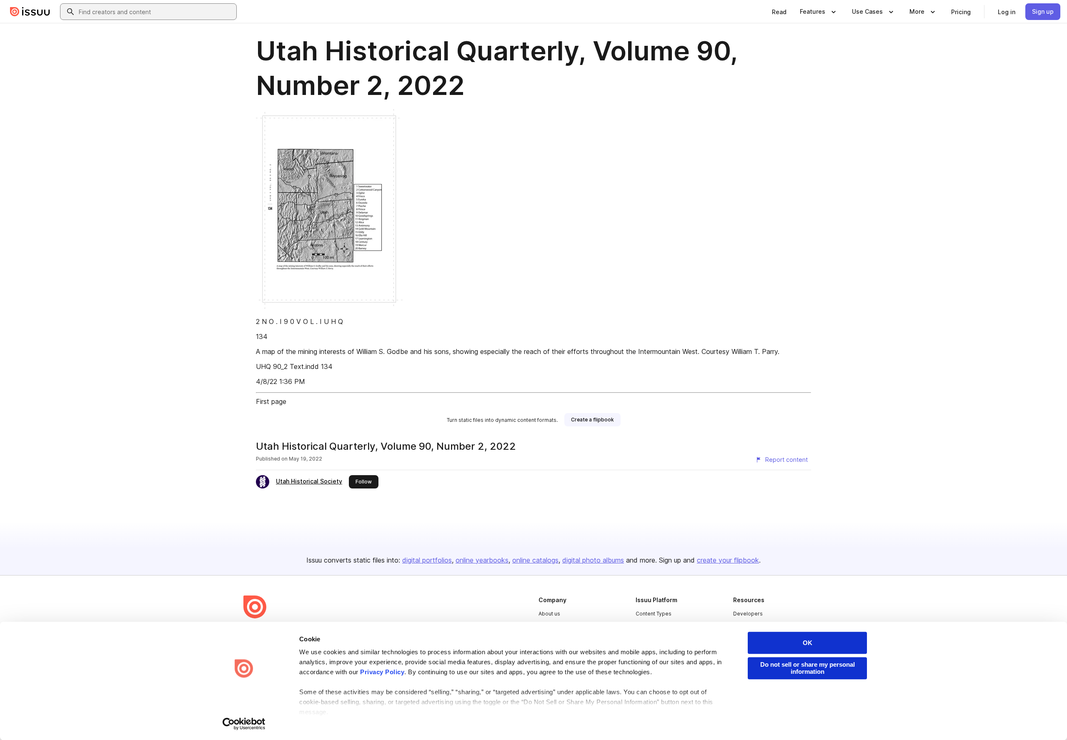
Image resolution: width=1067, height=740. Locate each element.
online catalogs (535, 560)
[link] (779, 11)
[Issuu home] (30, 11)
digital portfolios (427, 560)
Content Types (653, 613)
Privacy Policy (382, 671)
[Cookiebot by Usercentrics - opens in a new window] (244, 724)
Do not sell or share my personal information (807, 668)
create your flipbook (728, 560)
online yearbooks (482, 560)
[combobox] (156, 12)
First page (271, 401)
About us (549, 613)
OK (807, 642)
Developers (748, 613)
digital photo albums (593, 560)
